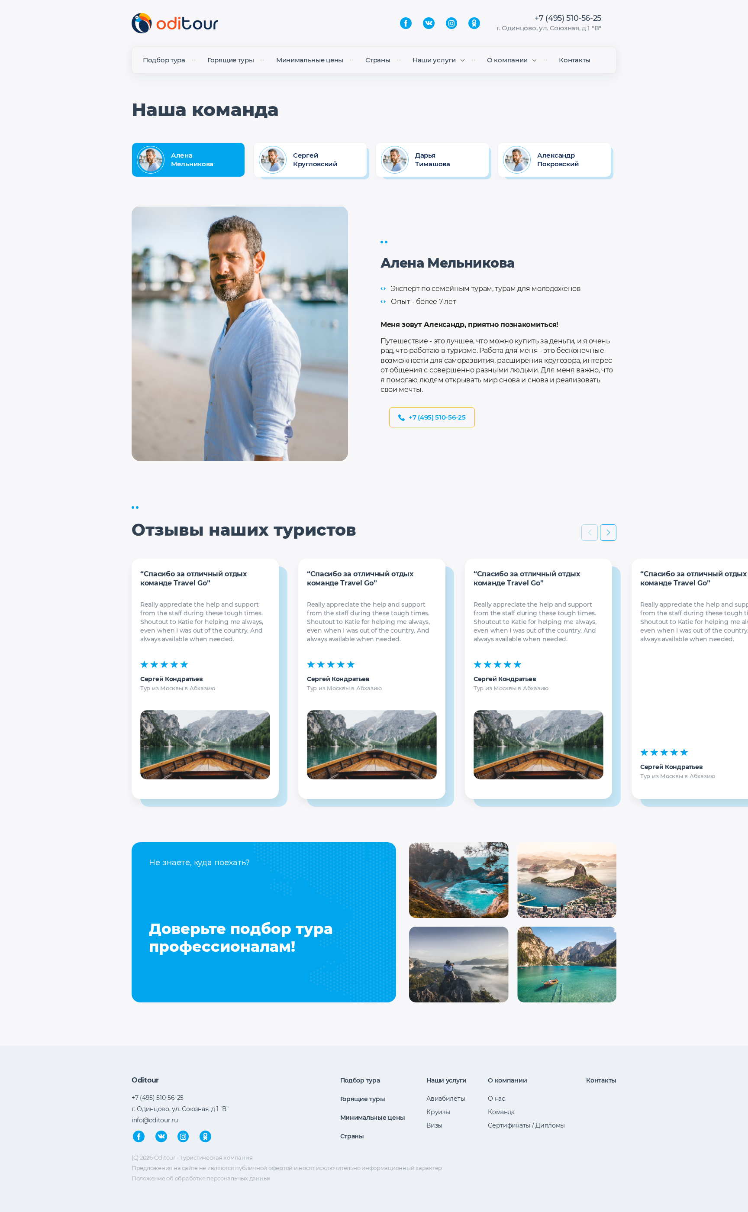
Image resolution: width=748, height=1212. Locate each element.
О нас (496, 1098)
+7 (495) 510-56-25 (568, 18)
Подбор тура (164, 60)
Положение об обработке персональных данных (201, 1178)
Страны (377, 60)
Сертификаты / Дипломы (526, 1125)
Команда (501, 1112)
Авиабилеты (445, 1098)
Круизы (438, 1112)
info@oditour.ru (155, 1120)
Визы (434, 1125)
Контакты (574, 60)
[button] (608, 532)
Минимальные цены (309, 60)
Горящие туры (230, 60)
